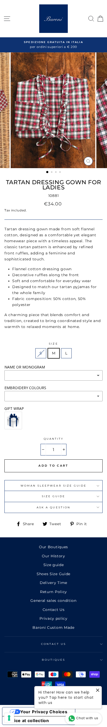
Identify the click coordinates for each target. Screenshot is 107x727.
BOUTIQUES (53, 659)
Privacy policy (53, 618)
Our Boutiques (53, 547)
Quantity (53, 438)
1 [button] (47, 172)
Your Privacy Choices (44, 711)
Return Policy (53, 592)
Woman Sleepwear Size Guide (54, 485)
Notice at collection (27, 720)
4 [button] (60, 172)
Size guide (53, 565)
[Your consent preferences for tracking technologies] (9, 718)
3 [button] (56, 172)
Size (53, 343)
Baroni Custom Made (53, 627)
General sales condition (53, 600)
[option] (53, 45)
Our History (53, 556)
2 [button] (52, 172)
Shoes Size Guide (53, 574)
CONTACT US (53, 644)
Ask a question (53, 507)
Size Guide (53, 496)
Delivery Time (53, 583)
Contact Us (54, 610)
